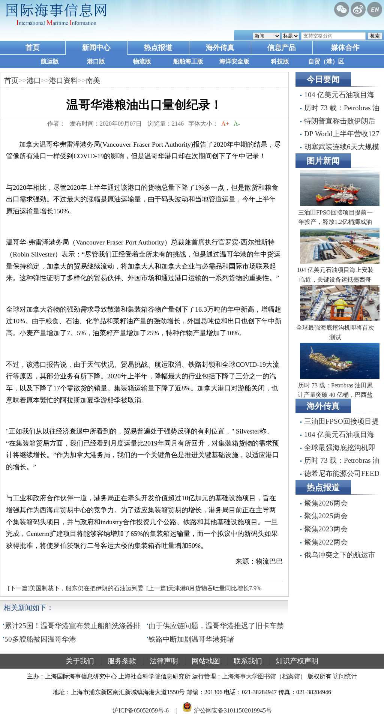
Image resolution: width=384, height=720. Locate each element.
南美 (93, 80)
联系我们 (248, 661)
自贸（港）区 (326, 61)
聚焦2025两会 (326, 516)
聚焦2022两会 (326, 542)
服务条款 (122, 661)
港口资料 (63, 80)
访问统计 (345, 676)
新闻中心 (96, 47)
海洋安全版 (234, 61)
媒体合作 (345, 47)
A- (237, 123)
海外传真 (220, 47)
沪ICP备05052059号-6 (140, 710)
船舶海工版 (188, 61)
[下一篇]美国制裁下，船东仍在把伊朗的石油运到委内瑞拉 (75, 590)
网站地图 (206, 661)
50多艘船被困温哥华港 (40, 639)
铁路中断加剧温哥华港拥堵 (191, 639)
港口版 (96, 61)
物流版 (142, 61)
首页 (33, 47)
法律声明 (164, 661)
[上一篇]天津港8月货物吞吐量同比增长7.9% (203, 588)
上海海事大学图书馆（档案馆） (264, 676)
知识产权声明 (297, 661)
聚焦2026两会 (326, 503)
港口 (34, 80)
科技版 (280, 61)
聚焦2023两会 (326, 529)
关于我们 (80, 661)
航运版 (50, 61)
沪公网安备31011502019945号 (233, 710)
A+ (225, 123)
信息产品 (281, 47)
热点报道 (158, 47)
